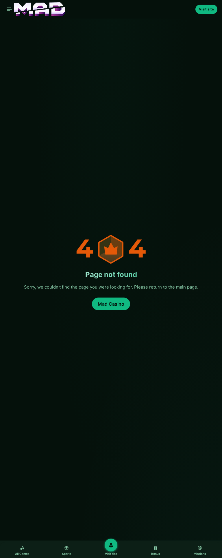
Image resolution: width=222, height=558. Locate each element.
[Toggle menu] (9, 9)
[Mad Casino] (35, 9)
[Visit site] (111, 545)
